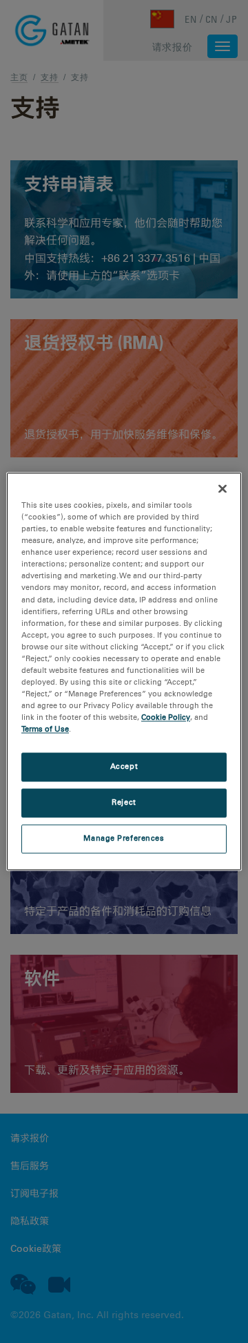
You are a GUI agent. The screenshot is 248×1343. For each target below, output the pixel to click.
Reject (124, 803)
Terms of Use (45, 729)
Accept (124, 767)
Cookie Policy (165, 718)
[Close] (222, 488)
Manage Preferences (123, 839)
